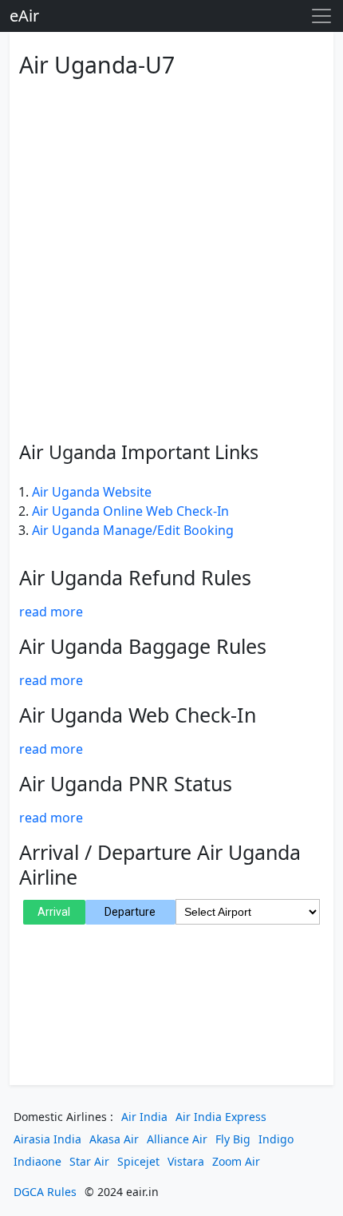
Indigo (276, 1139)
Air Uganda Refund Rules (135, 577)
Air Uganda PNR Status (125, 783)
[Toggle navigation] (321, 16)
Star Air (89, 1161)
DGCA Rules (45, 1191)
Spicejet (138, 1161)
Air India (144, 1116)
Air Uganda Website (92, 492)
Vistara (186, 1161)
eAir (24, 15)
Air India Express (220, 1116)
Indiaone (37, 1161)
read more (51, 611)
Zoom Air (236, 1161)
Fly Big (232, 1139)
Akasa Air (114, 1139)
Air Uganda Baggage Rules (142, 645)
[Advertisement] (171, 256)
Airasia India (47, 1139)
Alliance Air (177, 1139)
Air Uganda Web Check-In (137, 714)
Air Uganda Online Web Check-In (130, 511)
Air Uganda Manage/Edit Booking (133, 530)
